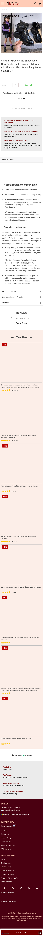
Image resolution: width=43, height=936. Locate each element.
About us (4, 830)
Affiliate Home (6, 849)
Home (3, 10)
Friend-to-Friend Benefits (9, 878)
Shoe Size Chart (6, 882)
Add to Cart (21, 932)
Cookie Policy (5, 842)
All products (11, 10)
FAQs (3, 859)
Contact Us (5, 834)
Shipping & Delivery (8, 874)
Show (40, 933)
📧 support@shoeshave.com (11, 810)
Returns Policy (6, 867)
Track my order (6, 863)
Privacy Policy (6, 838)
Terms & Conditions (8, 845)
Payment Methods (7, 870)
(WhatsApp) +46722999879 (10, 807)
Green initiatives (7, 826)
